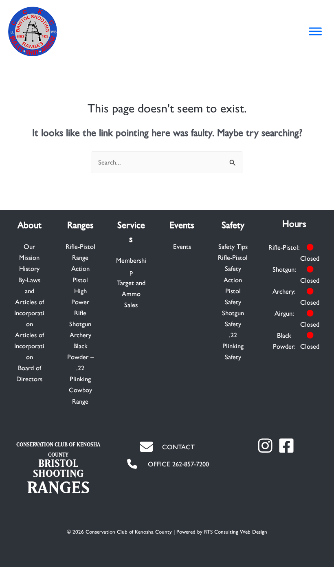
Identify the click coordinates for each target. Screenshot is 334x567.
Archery (80, 335)
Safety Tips (233, 246)
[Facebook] (286, 445)
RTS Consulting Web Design (235, 532)
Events (182, 246)
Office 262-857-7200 (178, 464)
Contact (178, 447)
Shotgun (80, 324)
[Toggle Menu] (315, 31)
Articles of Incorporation (29, 346)
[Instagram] (265, 445)
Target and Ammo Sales (131, 294)
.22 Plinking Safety (233, 346)
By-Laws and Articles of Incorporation (29, 302)
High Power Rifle (80, 302)
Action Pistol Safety (233, 291)
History (29, 268)
